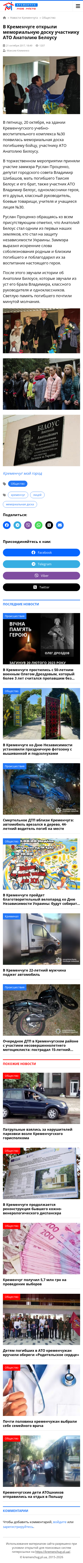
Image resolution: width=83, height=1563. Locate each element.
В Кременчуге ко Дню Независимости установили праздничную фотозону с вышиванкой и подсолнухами (37, 749)
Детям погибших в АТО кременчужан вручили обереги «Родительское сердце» (41, 1352)
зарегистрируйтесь (18, 1526)
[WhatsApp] (38, 525)
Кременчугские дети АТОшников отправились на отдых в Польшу (33, 1494)
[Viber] (28, 525)
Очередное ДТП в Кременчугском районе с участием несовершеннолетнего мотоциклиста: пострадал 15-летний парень (40, 1045)
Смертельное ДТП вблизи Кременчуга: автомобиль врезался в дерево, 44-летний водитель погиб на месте (38, 824)
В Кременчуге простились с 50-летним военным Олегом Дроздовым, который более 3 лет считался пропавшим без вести (39, 674)
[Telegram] (17, 525)
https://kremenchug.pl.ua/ (52, 1552)
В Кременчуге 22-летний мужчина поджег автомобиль (34, 972)
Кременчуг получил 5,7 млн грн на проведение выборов (34, 1282)
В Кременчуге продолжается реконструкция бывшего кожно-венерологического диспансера (32, 1208)
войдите (60, 1522)
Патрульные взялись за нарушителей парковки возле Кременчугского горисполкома (37, 1133)
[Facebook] (7, 525)
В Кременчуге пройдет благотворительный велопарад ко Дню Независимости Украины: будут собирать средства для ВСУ (41, 899)
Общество (18, 483)
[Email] (60, 525)
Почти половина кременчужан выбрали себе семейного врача (40, 1423)
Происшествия (15, 616)
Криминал (12, 916)
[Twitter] (49, 525)
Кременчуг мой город (22, 473)
